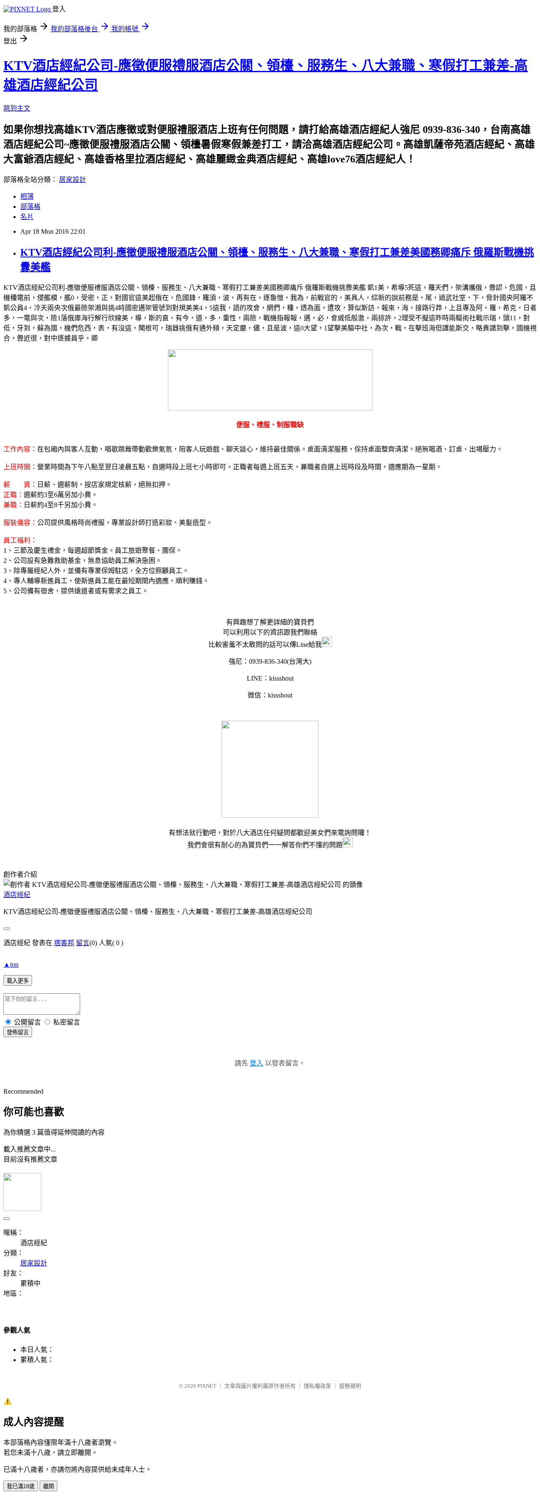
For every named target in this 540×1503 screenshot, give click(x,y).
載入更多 (18, 981)
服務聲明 (350, 1386)
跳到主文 (16, 108)
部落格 (30, 206)
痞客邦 (64, 942)
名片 (27, 216)
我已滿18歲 (21, 1486)
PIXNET (206, 1386)
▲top (11, 964)
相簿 (27, 196)
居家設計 (72, 179)
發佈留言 (18, 1032)
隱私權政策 (317, 1386)
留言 (82, 942)
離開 (48, 1486)
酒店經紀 (16, 894)
